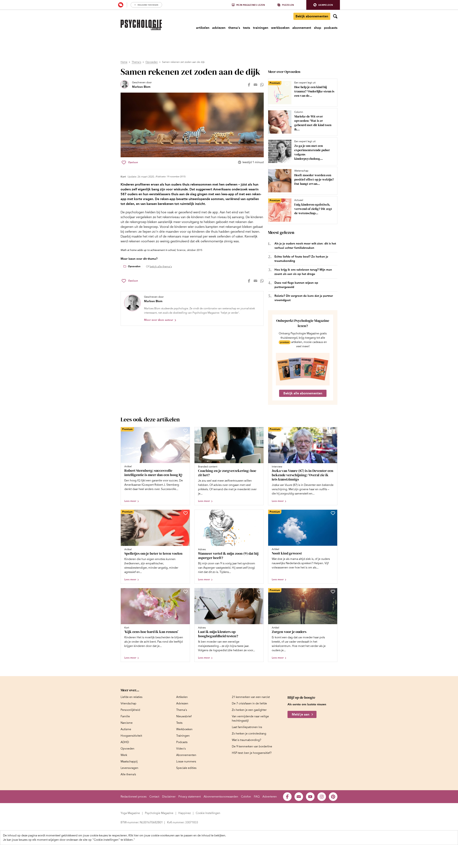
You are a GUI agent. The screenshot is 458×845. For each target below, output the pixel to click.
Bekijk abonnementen (312, 16)
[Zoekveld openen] (335, 16)
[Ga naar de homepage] (141, 25)
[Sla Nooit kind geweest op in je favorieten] (333, 513)
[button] (323, 5)
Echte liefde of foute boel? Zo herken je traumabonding (301, 259)
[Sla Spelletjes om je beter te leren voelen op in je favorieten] (185, 513)
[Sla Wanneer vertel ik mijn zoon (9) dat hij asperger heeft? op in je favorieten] (259, 513)
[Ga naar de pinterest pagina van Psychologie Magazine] (333, 796)
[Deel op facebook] (249, 85)
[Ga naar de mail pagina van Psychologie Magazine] (298, 796)
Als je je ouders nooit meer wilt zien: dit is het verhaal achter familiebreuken (305, 245)
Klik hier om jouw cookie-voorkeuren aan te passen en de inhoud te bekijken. (177, 835)
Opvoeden (151, 62)
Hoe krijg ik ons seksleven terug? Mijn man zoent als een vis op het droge (303, 272)
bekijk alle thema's (161, 266)
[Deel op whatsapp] (262, 85)
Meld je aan (300, 715)
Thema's (136, 62)
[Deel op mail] (255, 85)
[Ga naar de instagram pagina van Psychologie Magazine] (321, 796)
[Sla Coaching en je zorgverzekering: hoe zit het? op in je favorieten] (259, 430)
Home (124, 62)
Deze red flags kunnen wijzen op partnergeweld (296, 285)
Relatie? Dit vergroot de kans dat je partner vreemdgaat (303, 298)
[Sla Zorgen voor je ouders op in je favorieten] (333, 591)
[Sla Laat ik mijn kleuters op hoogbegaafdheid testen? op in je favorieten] (259, 591)
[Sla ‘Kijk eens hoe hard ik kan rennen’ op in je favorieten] (185, 591)
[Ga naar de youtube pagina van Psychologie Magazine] (310, 796)
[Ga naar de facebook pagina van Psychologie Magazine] (287, 796)
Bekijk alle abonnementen (302, 393)
